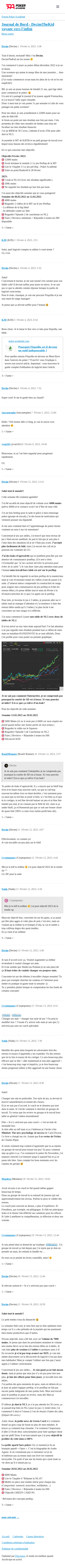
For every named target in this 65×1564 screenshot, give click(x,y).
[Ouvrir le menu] (58, 6)
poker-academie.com (19, 341)
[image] (32, 666)
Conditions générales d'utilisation (18, 1542)
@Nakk (6, 1015)
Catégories (18, 1536)
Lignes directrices (35, 1536)
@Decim (16, 1015)
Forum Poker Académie (13, 16)
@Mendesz (51, 1244)
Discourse (20, 1556)
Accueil (5, 1536)
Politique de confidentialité (15, 1548)
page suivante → (10, 1517)
